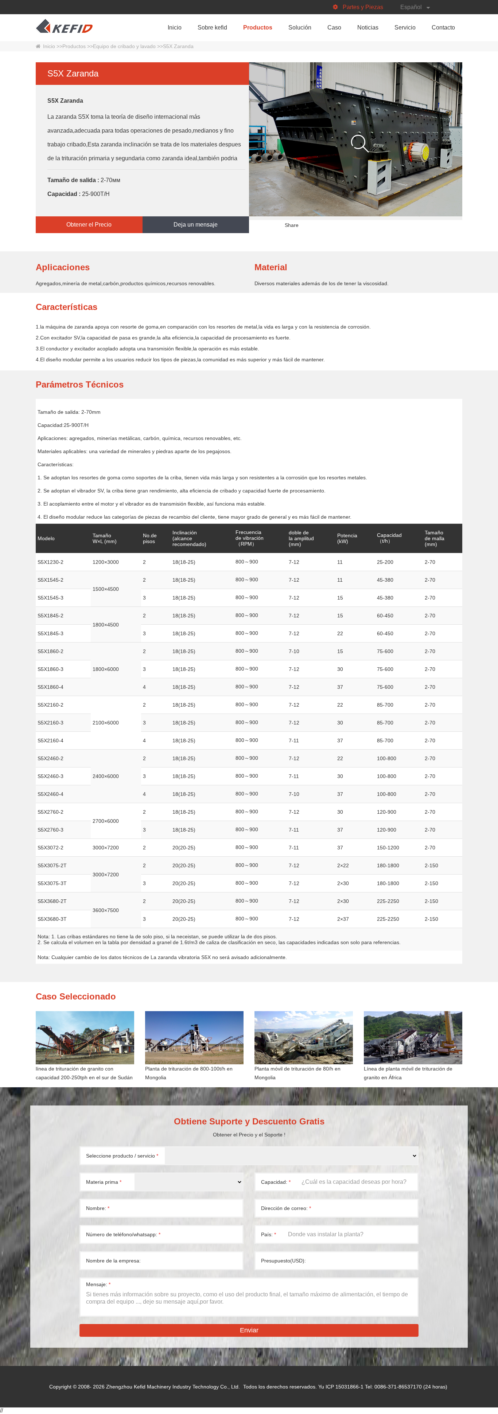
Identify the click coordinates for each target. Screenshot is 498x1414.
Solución (299, 27)
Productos (257, 27)
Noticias (367, 27)
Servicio (405, 27)
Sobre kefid (212, 27)
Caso (334, 27)
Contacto (443, 27)
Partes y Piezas (363, 7)
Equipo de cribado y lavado (124, 46)
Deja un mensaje (196, 224)
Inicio (175, 27)
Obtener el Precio (89, 224)
